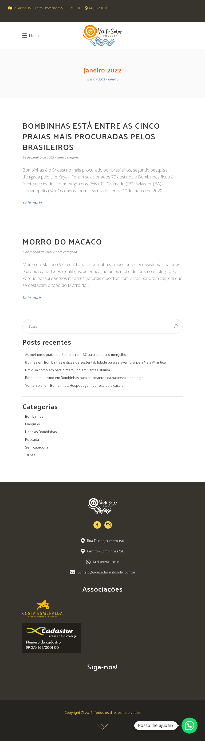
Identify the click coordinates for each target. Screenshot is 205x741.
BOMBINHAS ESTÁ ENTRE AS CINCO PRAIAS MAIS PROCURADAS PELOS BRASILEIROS (91, 136)
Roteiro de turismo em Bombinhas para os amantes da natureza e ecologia (84, 377)
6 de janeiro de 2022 (37, 252)
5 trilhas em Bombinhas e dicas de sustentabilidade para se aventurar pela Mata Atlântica (95, 362)
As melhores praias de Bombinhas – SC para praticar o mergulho (75, 354)
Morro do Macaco (62, 241)
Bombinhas (34, 416)
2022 (101, 79)
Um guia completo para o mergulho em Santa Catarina (67, 370)
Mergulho (32, 424)
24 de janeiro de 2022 (38, 157)
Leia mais (32, 203)
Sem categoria (67, 157)
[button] (190, 726)
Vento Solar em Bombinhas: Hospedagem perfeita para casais (74, 385)
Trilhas (30, 454)
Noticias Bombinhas (41, 431)
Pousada (32, 439)
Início (91, 79)
